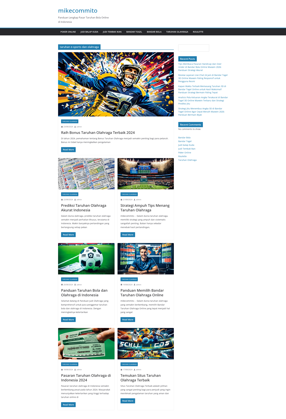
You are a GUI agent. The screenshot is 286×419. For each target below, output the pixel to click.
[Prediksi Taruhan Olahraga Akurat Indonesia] (86, 173)
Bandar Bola (154, 31)
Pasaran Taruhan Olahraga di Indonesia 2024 (86, 377)
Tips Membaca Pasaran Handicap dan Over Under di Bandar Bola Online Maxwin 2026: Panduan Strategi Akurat (200, 67)
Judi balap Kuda (186, 145)
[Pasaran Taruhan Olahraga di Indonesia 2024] (86, 343)
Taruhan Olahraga (177, 31)
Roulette (198, 31)
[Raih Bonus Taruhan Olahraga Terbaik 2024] (116, 84)
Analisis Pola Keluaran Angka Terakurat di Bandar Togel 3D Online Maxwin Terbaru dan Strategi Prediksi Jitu (203, 100)
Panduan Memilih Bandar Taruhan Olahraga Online (142, 292)
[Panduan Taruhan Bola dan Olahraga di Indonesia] (86, 258)
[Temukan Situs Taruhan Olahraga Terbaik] (146, 343)
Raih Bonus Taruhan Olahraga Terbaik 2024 (98, 132)
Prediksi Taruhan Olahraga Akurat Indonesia (83, 207)
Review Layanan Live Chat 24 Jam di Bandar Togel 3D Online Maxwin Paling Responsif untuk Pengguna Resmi (203, 78)
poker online (68, 31)
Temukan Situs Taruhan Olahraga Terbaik (141, 377)
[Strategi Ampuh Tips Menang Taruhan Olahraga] (146, 173)
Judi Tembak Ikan (112, 31)
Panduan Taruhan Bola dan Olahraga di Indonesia (84, 292)
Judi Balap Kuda (89, 31)
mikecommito (77, 10)
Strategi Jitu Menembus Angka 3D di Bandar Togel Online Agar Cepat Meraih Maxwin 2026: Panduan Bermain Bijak (201, 111)
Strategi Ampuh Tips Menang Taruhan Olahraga (145, 207)
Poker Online (184, 152)
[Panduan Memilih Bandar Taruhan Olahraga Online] (146, 258)
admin (79, 126)
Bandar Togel (134, 31)
